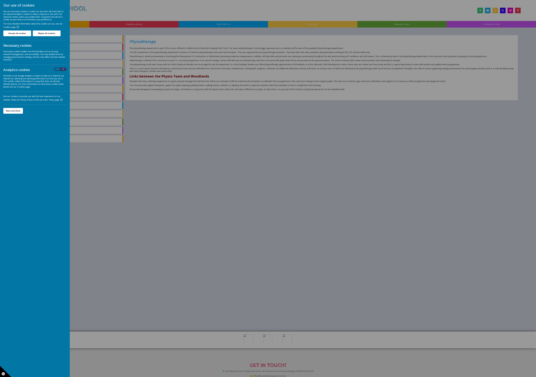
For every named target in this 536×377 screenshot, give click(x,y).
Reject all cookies (46, 33)
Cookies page (9, 27)
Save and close (13, 111)
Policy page (54, 99)
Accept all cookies (17, 33)
